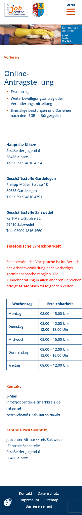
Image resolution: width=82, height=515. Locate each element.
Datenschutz (48, 493)
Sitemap (51, 499)
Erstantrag (20, 91)
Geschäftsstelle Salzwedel (29, 212)
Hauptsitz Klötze (21, 144)
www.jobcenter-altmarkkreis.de (33, 414)
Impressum (29, 499)
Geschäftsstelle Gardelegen (31, 178)
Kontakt (25, 493)
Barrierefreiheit (38, 506)
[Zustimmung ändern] (8, 502)
